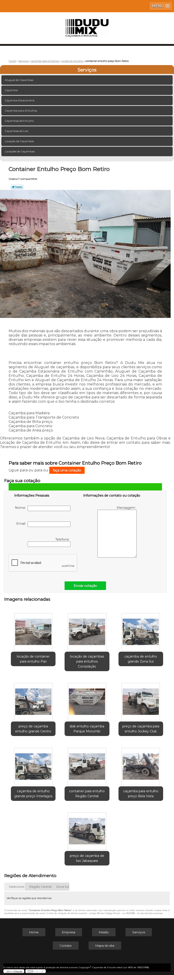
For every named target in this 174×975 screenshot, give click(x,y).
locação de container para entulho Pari (33, 658)
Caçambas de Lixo (16, 131)
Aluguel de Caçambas (19, 80)
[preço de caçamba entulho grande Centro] (33, 699)
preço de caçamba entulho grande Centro (33, 728)
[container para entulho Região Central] (86, 764)
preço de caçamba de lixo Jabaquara (87, 858)
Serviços (87, 70)
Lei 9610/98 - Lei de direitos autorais (142, 913)
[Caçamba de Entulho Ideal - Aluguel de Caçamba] (87, 26)
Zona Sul (62, 886)
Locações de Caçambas (20, 151)
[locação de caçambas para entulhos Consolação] (86, 629)
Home (34, 932)
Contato (66, 945)
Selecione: (17, 886)
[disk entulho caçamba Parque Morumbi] (86, 699)
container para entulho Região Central (87, 793)
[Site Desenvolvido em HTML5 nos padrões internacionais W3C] (35, 971)
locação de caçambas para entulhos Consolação (87, 661)
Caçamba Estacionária (19, 100)
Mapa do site (104, 945)
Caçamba (11, 90)
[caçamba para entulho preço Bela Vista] (140, 764)
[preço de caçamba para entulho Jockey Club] (140, 699)
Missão (104, 932)
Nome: (21, 508)
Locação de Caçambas (19, 141)
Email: (22, 524)
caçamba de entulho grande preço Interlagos (33, 793)
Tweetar (17, 187)
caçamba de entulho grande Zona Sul (140, 658)
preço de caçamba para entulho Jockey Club (140, 728)
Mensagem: (127, 508)
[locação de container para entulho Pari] (33, 629)
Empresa (68, 932)
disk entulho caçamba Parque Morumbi (87, 728)
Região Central (40, 886)
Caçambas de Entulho (19, 120)
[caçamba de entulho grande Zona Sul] (140, 629)
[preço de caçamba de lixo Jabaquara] (86, 829)
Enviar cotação (85, 586)
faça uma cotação (67, 470)
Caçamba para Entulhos (21, 110)
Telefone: (62, 539)
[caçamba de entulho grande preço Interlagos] (33, 764)
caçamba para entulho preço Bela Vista (140, 793)
